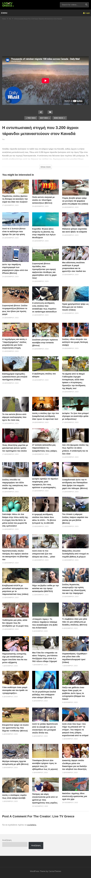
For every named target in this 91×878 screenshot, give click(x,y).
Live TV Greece (63, 816)
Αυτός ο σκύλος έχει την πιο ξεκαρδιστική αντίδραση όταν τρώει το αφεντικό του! (45, 416)
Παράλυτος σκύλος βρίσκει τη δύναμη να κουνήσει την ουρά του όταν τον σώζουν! (15, 199)
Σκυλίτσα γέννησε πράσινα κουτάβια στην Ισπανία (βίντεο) (45, 343)
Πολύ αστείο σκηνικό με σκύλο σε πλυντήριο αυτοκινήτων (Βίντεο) (43, 200)
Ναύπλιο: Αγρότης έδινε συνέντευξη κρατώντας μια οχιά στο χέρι (74, 796)
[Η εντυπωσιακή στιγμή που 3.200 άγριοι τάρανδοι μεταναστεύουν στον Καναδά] (15, 187)
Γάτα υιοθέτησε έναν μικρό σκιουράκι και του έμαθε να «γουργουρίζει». (15, 690)
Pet (3, 139)
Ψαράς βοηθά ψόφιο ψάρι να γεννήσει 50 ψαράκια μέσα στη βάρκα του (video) (75, 201)
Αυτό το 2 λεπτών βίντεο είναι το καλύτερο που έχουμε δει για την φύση (13, 232)
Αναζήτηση (6, 840)
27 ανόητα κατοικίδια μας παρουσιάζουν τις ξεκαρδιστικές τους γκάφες (44, 448)
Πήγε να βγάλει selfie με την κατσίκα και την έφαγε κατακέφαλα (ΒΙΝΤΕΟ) (45, 588)
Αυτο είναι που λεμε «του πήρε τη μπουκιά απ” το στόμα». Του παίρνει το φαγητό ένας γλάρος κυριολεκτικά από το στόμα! (75, 730)
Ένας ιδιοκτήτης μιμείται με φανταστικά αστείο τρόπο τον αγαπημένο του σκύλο (15, 448)
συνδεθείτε (31, 825)
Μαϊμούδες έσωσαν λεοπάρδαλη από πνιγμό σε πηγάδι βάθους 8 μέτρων (75, 554)
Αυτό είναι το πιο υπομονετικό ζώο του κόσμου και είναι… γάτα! (43, 554)
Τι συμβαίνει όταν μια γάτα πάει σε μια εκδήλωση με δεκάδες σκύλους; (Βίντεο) (74, 622)
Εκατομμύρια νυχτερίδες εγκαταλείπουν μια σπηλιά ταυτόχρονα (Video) (14, 377)
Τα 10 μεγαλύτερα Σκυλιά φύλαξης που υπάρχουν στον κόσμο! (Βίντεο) (44, 695)
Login (87, 13)
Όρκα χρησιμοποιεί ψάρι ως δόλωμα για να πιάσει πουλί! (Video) (75, 307)
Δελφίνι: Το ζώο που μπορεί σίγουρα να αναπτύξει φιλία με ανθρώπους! (75, 416)
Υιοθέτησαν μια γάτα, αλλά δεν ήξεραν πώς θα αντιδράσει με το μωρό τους (15, 623)
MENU (5, 13)
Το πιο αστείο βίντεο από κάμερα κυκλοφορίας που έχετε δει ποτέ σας (14, 417)
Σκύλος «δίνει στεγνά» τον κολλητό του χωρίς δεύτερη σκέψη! (75, 342)
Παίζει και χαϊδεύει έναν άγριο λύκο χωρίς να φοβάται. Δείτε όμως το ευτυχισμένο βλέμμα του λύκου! (73, 693)
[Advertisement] (45, 39)
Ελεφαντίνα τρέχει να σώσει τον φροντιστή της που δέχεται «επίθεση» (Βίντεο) (15, 728)
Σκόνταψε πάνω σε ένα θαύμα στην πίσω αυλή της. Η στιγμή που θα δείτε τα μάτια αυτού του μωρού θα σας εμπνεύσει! (15, 520)
